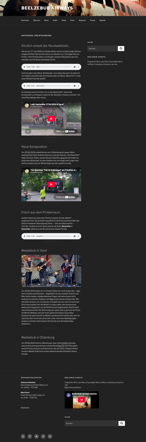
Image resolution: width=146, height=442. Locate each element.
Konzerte (82, 20)
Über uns (36, 20)
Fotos (72, 20)
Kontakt (103, 20)
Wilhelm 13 (66, 343)
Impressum (25, 407)
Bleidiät (61, 346)
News (46, 20)
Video (64, 20)
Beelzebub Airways (47, 8)
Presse (92, 20)
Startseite (25, 20)
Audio (55, 20)
